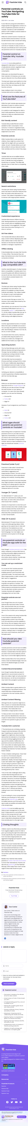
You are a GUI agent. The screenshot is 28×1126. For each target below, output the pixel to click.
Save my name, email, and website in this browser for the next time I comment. (13, 977)
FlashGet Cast (5, 1093)
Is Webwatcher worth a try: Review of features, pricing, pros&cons (13, 1025)
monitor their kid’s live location (17, 861)
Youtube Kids (5, 63)
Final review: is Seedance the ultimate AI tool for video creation (14, 995)
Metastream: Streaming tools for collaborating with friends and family (13, 1014)
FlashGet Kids (13, 799)
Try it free (14, 896)
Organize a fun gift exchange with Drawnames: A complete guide (13, 1029)
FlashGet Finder (5, 1091)
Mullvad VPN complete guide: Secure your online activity (13, 1006)
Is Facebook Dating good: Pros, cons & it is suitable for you (14, 1002)
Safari (6, 410)
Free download (21, 1116)
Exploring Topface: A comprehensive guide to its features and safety (13, 1017)
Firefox (6, 399)
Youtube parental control (16, 549)
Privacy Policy (19, 1113)
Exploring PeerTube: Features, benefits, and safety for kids (14, 1021)
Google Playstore (18, 385)
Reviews (5, 872)
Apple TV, (12, 310)
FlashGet (3, 1086)
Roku (22, 308)
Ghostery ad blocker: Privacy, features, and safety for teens (14, 1010)
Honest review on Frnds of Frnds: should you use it (14, 998)
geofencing (11, 864)
